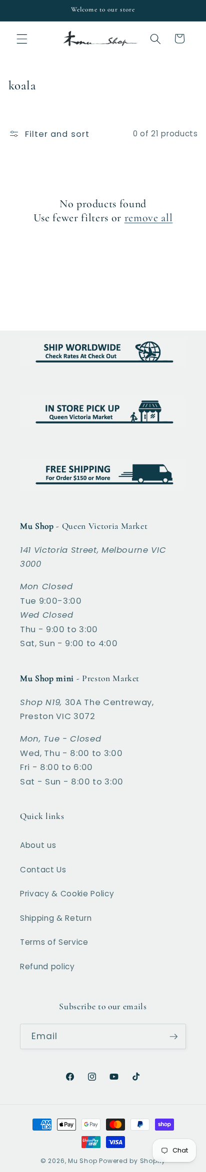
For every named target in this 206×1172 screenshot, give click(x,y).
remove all (148, 217)
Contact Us (43, 869)
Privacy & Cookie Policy (67, 893)
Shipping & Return (56, 918)
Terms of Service (54, 942)
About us (38, 845)
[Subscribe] (174, 1037)
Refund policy (47, 966)
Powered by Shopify (132, 1161)
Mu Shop (82, 1161)
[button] (22, 38)
